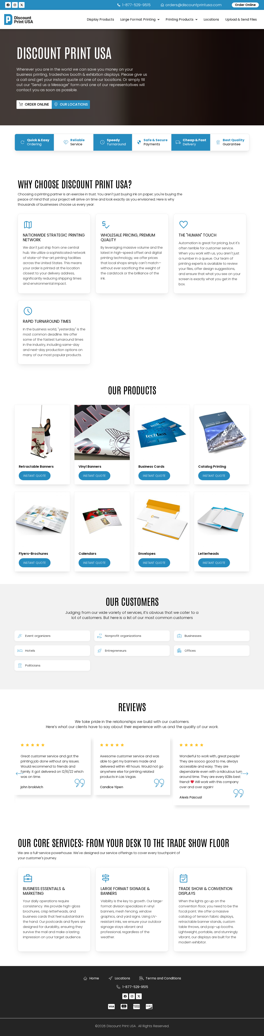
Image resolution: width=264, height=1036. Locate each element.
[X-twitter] (22, 5)
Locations (211, 19)
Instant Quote (34, 476)
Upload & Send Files (241, 19)
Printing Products (179, 19)
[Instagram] (15, 5)
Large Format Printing (138, 19)
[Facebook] (8, 5)
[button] (140, 19)
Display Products (100, 19)
